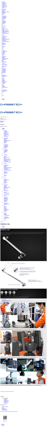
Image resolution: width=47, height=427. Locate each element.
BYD (3, 14)
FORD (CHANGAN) (5, 30)
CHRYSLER (4, 17)
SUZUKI (3, 83)
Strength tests (4, 299)
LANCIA (3, 50)
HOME (3, 226)
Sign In (3, 98)
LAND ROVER (4, 51)
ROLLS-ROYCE (6, 203)
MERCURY (4, 59)
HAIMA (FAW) (4, 36)
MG (2, 60)
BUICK (3, 13)
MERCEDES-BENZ (5, 58)
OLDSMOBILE (6, 194)
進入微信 (2, 424)
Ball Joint (5, 399)
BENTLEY (4, 10)
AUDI (3, 6)
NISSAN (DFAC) (5, 64)
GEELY (3, 34)
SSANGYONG (4, 81)
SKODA (5, 207)
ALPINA (3, 4)
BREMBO (3, 12)
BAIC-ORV (4, 9)
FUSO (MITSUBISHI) (5, 33)
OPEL (3, 66)
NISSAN (3, 63)
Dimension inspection (5, 301)
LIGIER (5, 181)
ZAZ (3, 95)
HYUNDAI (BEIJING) (5, 41)
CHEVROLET (4, 16)
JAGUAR (3, 46)
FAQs (3, 407)
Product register (4, 409)
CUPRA (3, 19)
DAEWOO (4, 20)
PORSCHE (4, 71)
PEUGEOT (4, 69)
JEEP (3, 47)
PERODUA (4, 68)
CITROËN (3, 18)
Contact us (3, 408)
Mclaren (3, 57)
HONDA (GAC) (4, 39)
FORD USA (4, 32)
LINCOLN (4, 53)
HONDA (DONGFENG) (8, 167)
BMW (5, 139)
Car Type (1, 221)
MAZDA (5, 185)
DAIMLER (4, 22)
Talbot (5, 212)
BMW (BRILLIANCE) (5, 11)
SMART (3, 80)
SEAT (3, 79)
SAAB (3, 78)
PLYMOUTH (4, 70)
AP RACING (4, 5)
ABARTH (5, 130)
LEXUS (5, 180)
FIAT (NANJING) (7, 157)
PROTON (3, 72)
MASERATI (4, 56)
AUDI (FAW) (4, 7)
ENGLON (3, 25)
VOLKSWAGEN (4, 90)
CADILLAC (6, 144)
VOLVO (3, 91)
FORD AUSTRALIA (5, 31)
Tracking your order (5, 406)
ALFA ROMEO (4, 3)
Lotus (3, 54)
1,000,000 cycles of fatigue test (6, 300)
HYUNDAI (4, 40)
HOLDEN (3, 37)
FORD (3, 29)
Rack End (5, 402)
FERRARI (3, 27)
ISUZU (3, 44)
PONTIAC (5, 199)
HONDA (5, 166)
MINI (3, 61)
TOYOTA (3, 86)
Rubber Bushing (6, 401)
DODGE (3, 23)
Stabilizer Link (6, 400)
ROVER (3, 76)
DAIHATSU (4, 21)
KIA (3, 48)
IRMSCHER (4, 43)
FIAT (3, 28)
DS (2, 24)
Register (3, 99)
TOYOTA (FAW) (4, 87)
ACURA (3, 2)
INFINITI (5, 171)
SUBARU (3, 82)
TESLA (3, 85)
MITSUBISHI (6, 190)
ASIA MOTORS (6, 134)
